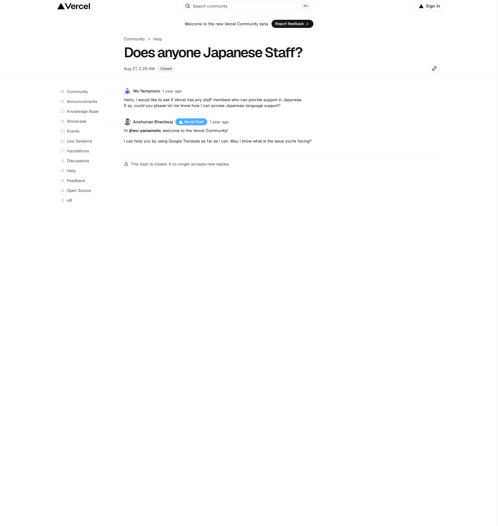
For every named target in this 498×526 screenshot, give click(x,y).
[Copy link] (434, 68)
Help (157, 39)
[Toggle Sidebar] (114, 141)
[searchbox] (247, 6)
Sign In (433, 6)
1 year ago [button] (172, 91)
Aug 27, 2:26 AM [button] (139, 68)
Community (134, 39)
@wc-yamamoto (144, 130)
